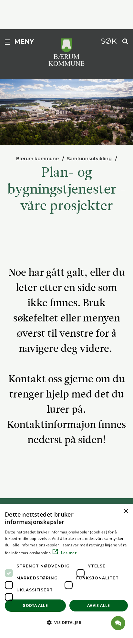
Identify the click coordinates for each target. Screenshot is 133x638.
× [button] (125, 511)
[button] (66, 622)
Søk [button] (109, 41)
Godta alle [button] (35, 605)
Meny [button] (24, 41)
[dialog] (66, 571)
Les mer (68, 552)
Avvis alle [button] (98, 605)
